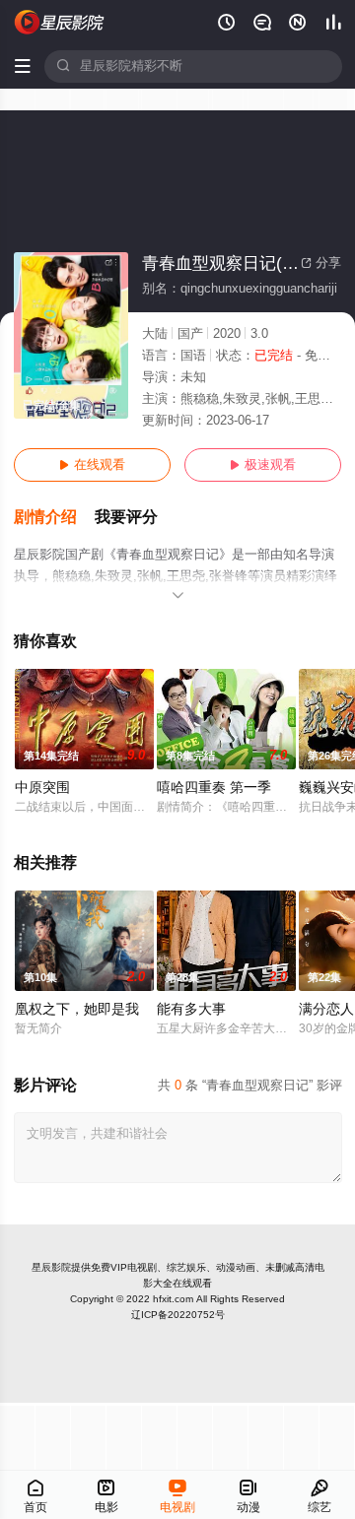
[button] (54, 517)
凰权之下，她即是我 (77, 1009)
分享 (321, 263)
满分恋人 (326, 1009)
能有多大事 (191, 1009)
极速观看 (263, 465)
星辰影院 (51, 1267)
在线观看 (92, 465)
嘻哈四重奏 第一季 (214, 787)
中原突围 (42, 787)
